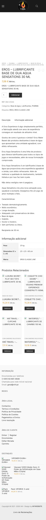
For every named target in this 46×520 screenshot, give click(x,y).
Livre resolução (8, 420)
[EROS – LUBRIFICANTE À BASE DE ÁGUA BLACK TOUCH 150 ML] (39, 70)
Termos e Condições (11, 409)
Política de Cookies (10, 414)
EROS (11, 110)
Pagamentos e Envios (11, 417)
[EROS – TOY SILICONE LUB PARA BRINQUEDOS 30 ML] (43, 70)
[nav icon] (3, 6)
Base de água (36, 63)
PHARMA (12, 63)
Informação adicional (24, 120)
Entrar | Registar (9, 435)
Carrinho (5, 444)
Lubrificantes (22, 63)
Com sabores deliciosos (34, 296)
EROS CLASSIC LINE (22, 110)
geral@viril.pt (13, 385)
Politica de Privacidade (12, 411)
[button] (7, 308)
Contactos (6, 406)
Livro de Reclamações (23, 512)
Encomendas (7, 438)
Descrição (6, 120)
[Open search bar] (37, 6)
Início (4, 63)
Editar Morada (8, 441)
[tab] (6, 120)
